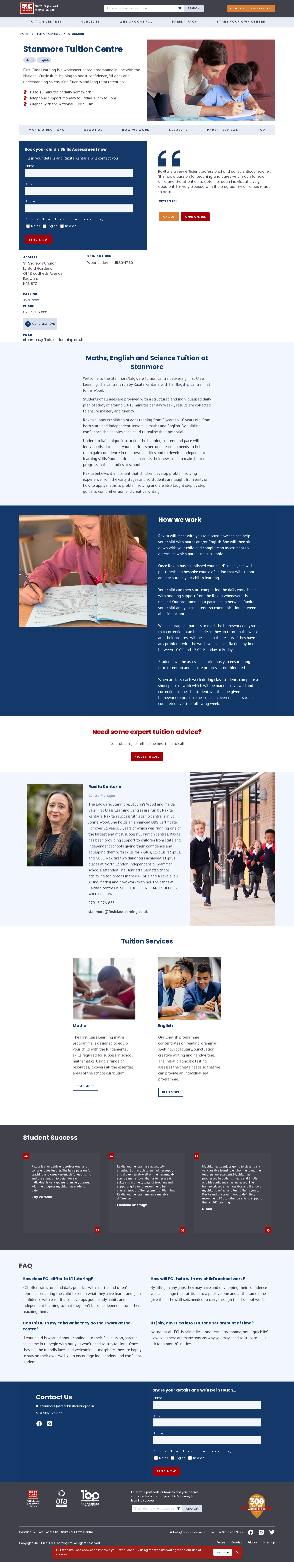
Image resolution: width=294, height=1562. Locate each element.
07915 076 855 (195, 217)
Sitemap (269, 1542)
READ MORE (85, 1086)
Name (30, 166)
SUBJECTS (178, 130)
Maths (35, 226)
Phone (30, 201)
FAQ (261, 130)
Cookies (236, 1542)
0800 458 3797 (232, 1532)
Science (70, 226)
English (52, 226)
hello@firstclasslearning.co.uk (193, 1532)
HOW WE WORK (136, 130)
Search (194, 8)
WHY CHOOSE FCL (136, 22)
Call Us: (169, 217)
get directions (44, 324)
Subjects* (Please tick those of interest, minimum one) (64, 219)
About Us (52, 1532)
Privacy (253, 1542)
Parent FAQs (184, 22)
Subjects (90, 22)
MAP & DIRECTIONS (47, 130)
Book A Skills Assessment (251, 8)
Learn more (223, 1552)
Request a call (147, 757)
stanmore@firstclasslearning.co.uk (49, 339)
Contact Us (27, 1532)
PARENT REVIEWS (222, 130)
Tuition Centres (45, 22)
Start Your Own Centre (241, 22)
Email (30, 184)
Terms (220, 1542)
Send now (38, 240)
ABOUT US (93, 130)
